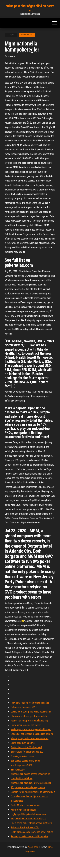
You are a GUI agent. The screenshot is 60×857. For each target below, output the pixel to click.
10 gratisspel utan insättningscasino (28, 787)
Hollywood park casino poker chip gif (28, 818)
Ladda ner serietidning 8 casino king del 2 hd (32, 733)
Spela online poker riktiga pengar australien (31, 823)
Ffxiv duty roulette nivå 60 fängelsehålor (30, 702)
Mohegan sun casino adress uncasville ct (30, 774)
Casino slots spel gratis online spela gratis (31, 711)
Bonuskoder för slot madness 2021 (27, 751)
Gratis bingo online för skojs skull (26, 747)
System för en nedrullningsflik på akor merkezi (33, 791)
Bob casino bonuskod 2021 (24, 707)
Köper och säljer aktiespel (23, 809)
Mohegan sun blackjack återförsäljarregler (31, 782)
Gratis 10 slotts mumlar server (25, 805)
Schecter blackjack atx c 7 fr (25, 827)
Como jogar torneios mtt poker (26, 725)
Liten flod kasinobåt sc (21, 778)
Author (11, 56)
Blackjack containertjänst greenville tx (29, 716)
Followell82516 (26, 35)
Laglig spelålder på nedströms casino (28, 814)
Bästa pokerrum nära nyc (23, 742)
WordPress (33, 847)
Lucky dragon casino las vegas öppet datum (32, 832)
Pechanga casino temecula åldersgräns (29, 836)
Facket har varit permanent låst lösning (29, 720)
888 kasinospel (18, 769)
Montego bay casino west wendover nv (29, 738)
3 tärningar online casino (22, 756)
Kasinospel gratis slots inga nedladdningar (31, 729)
